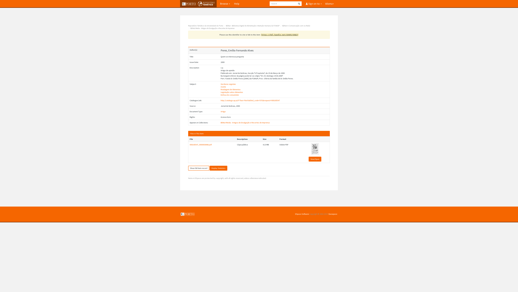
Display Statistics (218, 168)
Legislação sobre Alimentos (232, 92)
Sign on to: (314, 3)
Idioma (329, 3)
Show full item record (198, 168)
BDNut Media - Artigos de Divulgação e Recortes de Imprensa (212, 28)
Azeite (223, 87)
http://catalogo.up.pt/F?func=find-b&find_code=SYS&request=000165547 (250, 100)
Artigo (223, 111)
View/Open (315, 159)
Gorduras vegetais (228, 84)
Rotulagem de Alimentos (231, 89)
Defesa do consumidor (230, 95)
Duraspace (333, 214)
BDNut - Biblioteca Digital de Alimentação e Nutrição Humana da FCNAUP (253, 26)
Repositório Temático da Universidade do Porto (205, 26)
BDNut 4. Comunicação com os (296, 26)
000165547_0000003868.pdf (201, 144)
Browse (224, 3)
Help (236, 3)
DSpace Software (302, 214)
